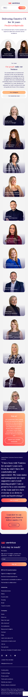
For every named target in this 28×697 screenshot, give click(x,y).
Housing (3, 600)
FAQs (2, 635)
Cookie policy (5, 670)
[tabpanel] (14, 274)
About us (3, 617)
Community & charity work (8, 641)
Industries (4, 587)
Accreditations (5, 626)
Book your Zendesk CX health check (11, 650)
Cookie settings (5, 673)
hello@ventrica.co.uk (6, 663)
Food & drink (4, 597)
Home (2, 614)
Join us (3, 644)
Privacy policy (5, 676)
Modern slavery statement (8, 685)
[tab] (14, 92)
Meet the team (5, 620)
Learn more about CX (7, 638)
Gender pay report (6, 682)
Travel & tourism (5, 606)
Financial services (6, 591)
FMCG (2, 594)
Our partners (4, 647)
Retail (2, 603)
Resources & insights (7, 629)
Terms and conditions (7, 679)
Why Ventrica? (5, 623)
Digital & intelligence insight (8, 573)
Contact (3, 632)
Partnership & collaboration (8, 582)
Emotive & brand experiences (9, 576)
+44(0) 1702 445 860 (7, 660)
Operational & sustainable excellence (11, 579)
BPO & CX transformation (9, 570)
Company (4, 610)
